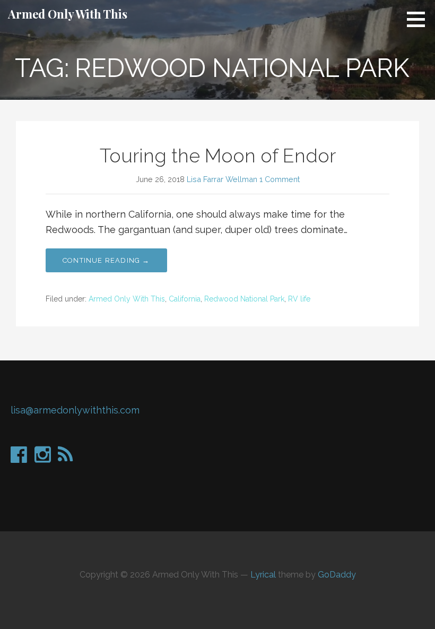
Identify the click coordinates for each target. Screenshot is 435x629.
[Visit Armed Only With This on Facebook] (19, 457)
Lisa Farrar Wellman (222, 179)
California (185, 299)
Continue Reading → (106, 260)
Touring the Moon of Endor (218, 155)
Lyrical (263, 575)
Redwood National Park (244, 299)
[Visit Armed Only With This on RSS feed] (65, 457)
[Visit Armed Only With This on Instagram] (42, 457)
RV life (299, 299)
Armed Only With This (67, 14)
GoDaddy (337, 575)
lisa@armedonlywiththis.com (75, 410)
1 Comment (279, 179)
